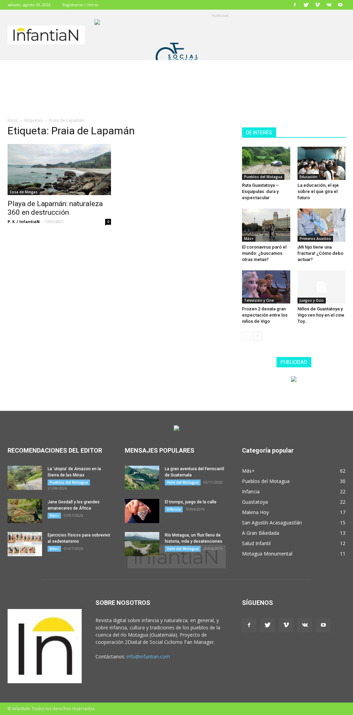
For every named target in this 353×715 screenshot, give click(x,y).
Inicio (13, 120)
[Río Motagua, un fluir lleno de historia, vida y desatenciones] (142, 544)
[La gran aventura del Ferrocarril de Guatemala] (142, 478)
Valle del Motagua (183, 482)
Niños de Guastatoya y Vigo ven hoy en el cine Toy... (320, 315)
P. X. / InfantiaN (24, 221)
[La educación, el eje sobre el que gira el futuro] (321, 163)
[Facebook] (295, 5)
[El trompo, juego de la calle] (142, 511)
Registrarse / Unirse (80, 4)
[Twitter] (306, 5)
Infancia (174, 509)
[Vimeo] (317, 5)
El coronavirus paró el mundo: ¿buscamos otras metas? (264, 253)
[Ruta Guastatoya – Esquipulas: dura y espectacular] (266, 163)
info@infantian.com (148, 656)
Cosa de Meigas (24, 192)
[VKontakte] (329, 5)
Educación (308, 176)
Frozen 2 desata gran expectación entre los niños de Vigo (265, 315)
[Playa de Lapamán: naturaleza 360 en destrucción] (59, 169)
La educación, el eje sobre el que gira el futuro (318, 191)
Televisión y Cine (259, 300)
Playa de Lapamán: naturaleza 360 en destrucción (55, 208)
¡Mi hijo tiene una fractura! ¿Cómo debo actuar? (320, 253)
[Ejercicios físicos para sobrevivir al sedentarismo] (25, 544)
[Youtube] (340, 5)
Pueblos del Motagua (263, 176)
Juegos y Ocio (312, 300)
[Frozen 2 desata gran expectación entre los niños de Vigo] (266, 286)
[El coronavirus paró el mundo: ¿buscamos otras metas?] (266, 225)
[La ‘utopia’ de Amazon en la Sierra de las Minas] (25, 478)
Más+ (248, 238)
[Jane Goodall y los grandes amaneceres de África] (25, 511)
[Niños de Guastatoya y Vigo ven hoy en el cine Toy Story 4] (321, 286)
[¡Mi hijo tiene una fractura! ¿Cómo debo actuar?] (321, 225)
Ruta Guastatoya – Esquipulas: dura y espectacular (260, 191)
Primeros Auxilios (315, 238)
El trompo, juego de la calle (190, 502)
